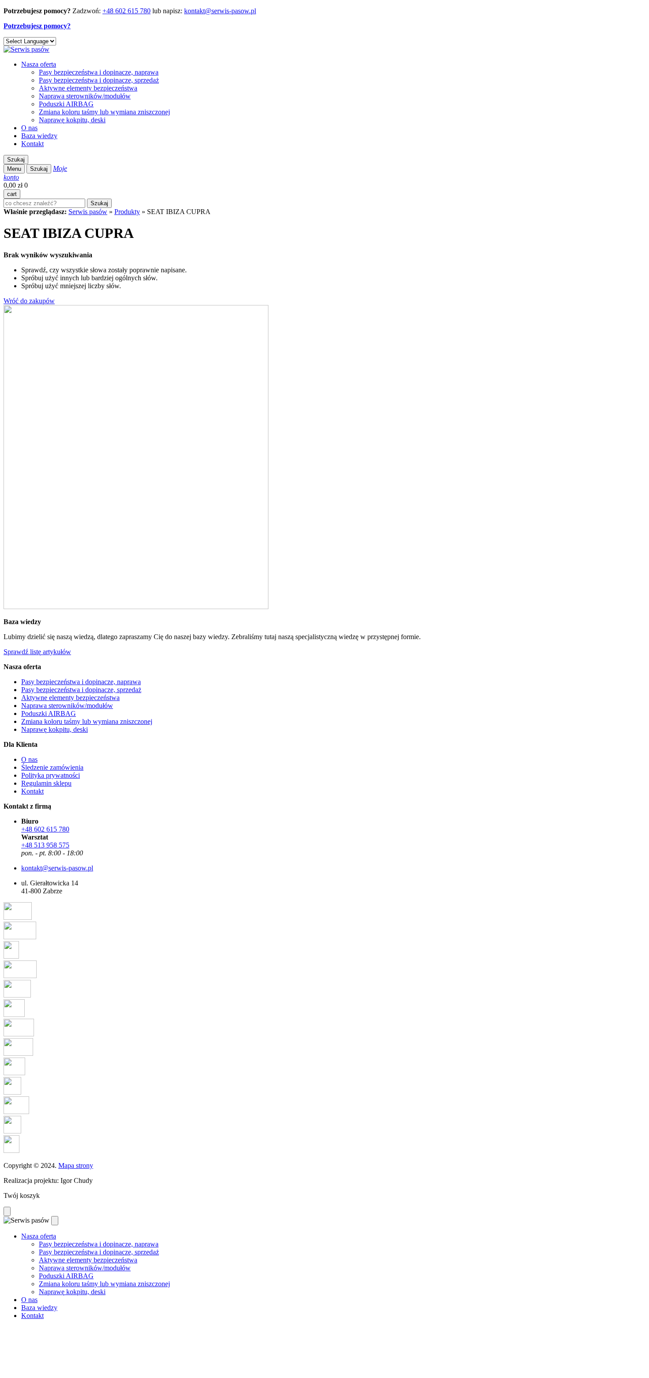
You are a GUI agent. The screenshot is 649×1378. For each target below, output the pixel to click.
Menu (14, 169)
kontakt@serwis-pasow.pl (220, 11)
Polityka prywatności (50, 775)
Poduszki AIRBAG (66, 104)
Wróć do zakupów (29, 301)
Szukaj (16, 159)
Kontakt (32, 143)
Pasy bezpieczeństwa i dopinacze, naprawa (98, 72)
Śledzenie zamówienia (52, 767)
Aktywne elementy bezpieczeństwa (88, 88)
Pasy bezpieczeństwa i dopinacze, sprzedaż (99, 80)
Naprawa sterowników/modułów (85, 96)
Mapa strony (75, 1165)
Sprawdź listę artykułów (37, 651)
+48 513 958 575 (45, 845)
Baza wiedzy (39, 135)
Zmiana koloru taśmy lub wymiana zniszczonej (104, 112)
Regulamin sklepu (46, 783)
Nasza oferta (38, 64)
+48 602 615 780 (126, 11)
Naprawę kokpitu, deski (72, 120)
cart (12, 194)
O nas (29, 128)
